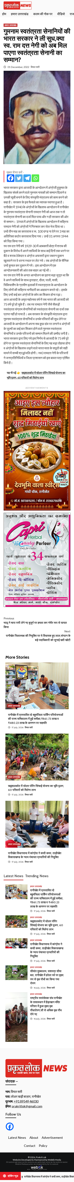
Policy (43, 1146)
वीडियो (61, 14)
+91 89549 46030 (26, 1101)
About (33, 1137)
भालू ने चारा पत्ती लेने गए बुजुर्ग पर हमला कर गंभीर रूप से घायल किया (35, 623)
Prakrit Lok (41, 1157)
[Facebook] (10, 178)
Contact (29, 1146)
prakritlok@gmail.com (27, 1106)
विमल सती (35, 66)
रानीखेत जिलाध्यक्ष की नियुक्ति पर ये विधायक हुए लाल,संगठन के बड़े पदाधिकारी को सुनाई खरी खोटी (38, 636)
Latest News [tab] (13, 876)
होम (4, 14)
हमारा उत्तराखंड (19, 14)
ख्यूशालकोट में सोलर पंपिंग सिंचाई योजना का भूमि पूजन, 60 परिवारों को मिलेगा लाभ (46, 925)
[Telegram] (27, 178)
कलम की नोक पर (42, 14)
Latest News (17, 1137)
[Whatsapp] (35, 178)
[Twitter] (19, 178)
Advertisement (52, 1137)
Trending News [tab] (36, 876)
